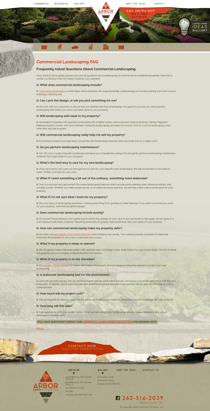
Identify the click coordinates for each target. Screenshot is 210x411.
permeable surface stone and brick (72, 234)
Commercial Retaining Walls (79, 378)
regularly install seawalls (56, 265)
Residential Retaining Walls (78, 383)
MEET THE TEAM (135, 4)
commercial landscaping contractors (108, 322)
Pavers (70, 391)
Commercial (41, 4)
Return (40, 328)
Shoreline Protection (79, 395)
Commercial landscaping (52, 91)
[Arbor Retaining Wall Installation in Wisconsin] (121, 47)
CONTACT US (151, 370)
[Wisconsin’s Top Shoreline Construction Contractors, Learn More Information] (90, 47)
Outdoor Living (75, 388)
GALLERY (79, 4)
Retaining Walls (105, 381)
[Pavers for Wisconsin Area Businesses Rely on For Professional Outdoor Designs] (106, 47)
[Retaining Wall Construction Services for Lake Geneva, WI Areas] (44, 47)
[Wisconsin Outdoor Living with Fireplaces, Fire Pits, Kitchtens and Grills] (59, 47)
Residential (61, 4)
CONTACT (159, 4)
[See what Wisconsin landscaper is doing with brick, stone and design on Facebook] (118, 398)
